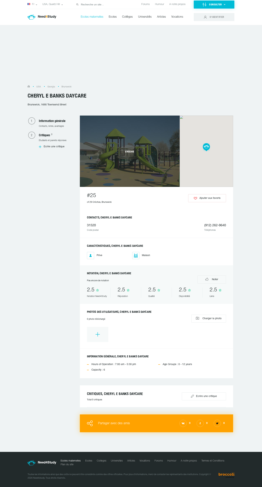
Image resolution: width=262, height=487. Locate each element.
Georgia (51, 87)
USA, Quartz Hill (51, 4)
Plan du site (67, 464)
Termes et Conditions (212, 461)
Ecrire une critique (54, 147)
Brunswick (66, 87)
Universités (145, 17)
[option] (97, 334)
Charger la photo (212, 318)
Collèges (127, 17)
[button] (214, 5)
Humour (159, 4)
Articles (161, 17)
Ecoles (113, 17)
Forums (145, 4)
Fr (33, 4)
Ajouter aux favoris (209, 198)
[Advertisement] (131, 56)
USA (38, 87)
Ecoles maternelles (92, 17)
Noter (214, 279)
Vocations (177, 17)
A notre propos (177, 4)
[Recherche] (77, 4)
